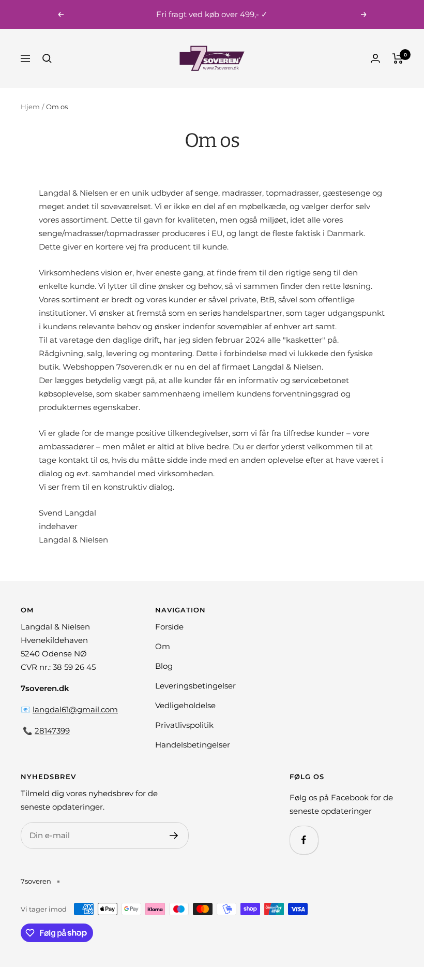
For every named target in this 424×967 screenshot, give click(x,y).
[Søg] (47, 58)
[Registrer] (174, 835)
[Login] (375, 58)
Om (162, 646)
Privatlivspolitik (184, 725)
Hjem (30, 106)
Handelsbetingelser (192, 745)
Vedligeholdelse (185, 705)
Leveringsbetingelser (195, 686)
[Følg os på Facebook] (304, 840)
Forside (169, 627)
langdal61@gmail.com (75, 709)
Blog (164, 666)
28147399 (52, 731)
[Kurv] (397, 58)
